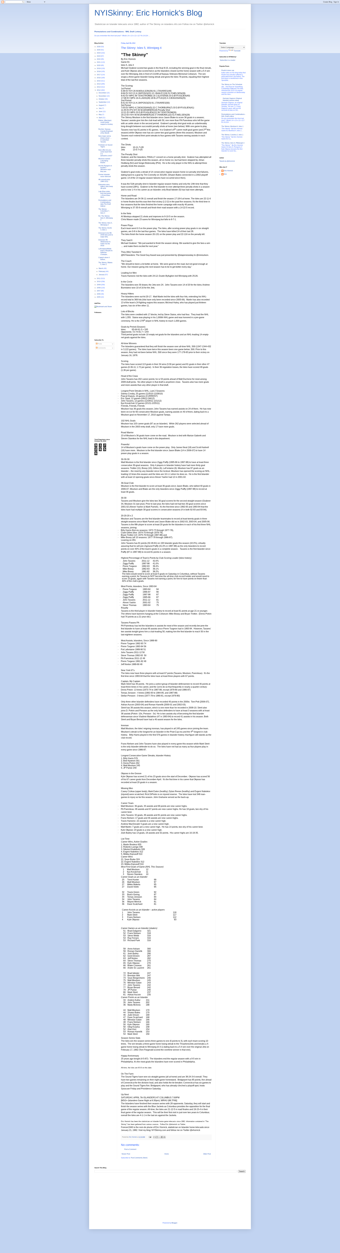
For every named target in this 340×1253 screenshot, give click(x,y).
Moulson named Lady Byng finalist (104, 161)
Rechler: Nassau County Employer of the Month (105, 131)
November (103, 96)
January (102, 275)
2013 (99, 87)
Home (166, 1154)
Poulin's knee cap (227, 70)
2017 (99, 75)
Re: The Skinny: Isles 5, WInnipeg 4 (105, 218)
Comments (101, 348)
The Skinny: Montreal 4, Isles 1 (232, 126)
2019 (99, 68)
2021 (99, 62)
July (100, 108)
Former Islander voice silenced (104, 175)
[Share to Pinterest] (164, 1137)
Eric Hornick (228, 171)
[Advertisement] (105, 394)
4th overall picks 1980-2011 (104, 180)
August (101, 105)
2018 (99, 71)
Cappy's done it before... (104, 258)
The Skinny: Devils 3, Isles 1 (105, 229)
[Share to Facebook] (162, 1137)
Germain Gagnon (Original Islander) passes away (232, 99)
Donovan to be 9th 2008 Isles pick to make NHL (105, 235)
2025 (99, 50)
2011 (99, 278)
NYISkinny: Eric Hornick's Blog (148, 12)
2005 (99, 297)
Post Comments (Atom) (139, 1158)
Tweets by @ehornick (227, 161)
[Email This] (154, 1137)
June (101, 111)
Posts (99, 344)
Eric (225, 174)
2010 (99, 281)
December (103, 93)
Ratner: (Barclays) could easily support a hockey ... (105, 123)
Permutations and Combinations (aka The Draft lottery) (104, 203)
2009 (99, 285)
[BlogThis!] (157, 1137)
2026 (99, 47)
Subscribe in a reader (227, 60)
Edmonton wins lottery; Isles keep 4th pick (105, 186)
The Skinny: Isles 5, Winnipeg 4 (105, 224)
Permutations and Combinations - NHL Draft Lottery (117, 31)
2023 (99, 56)
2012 (99, 90)
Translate (237, 51)
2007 (99, 291)
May (100, 115)
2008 (99, 288)
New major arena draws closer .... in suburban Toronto (105, 139)
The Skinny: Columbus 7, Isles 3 (104, 211)
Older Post (207, 1154)
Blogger (174, 1223)
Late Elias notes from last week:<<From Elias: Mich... (104, 194)
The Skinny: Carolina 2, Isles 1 (232, 135)
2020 (99, 65)
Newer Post (126, 1154)
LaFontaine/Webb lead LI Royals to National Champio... (105, 251)
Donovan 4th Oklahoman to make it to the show (104, 243)
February (102, 271)
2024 (99, 53)
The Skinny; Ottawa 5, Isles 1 (105, 263)
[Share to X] (159, 1137)
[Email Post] (150, 1137)
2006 (99, 294)
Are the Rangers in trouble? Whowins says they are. (105, 168)
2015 (99, 81)
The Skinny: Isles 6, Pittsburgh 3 (232, 143)
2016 (99, 78)
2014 (99, 84)
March (101, 268)
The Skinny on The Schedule (231, 84)
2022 (99, 59)
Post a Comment (130, 1149)
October (102, 99)
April (100, 118)
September (103, 102)
